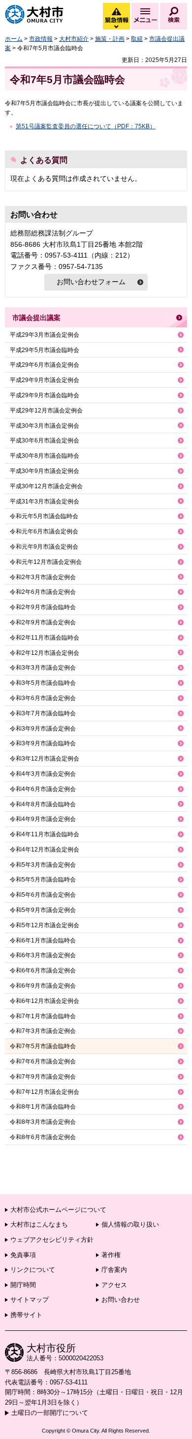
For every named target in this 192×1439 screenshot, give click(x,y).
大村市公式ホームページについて (58, 1209)
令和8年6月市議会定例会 (43, 1137)
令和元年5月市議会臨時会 (44, 516)
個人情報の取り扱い (130, 1224)
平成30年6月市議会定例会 (44, 440)
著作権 (111, 1255)
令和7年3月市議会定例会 (43, 1031)
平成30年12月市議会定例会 (46, 486)
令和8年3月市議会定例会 (43, 1121)
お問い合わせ (120, 1299)
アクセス (114, 1285)
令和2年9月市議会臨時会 (43, 607)
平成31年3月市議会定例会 (44, 501)
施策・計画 (110, 38)
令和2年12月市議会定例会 (44, 652)
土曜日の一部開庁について (49, 1412)
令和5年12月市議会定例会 (44, 925)
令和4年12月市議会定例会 (44, 849)
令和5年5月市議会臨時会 (43, 879)
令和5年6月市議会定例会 (43, 894)
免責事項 (23, 1255)
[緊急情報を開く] (115, 27)
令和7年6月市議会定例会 (43, 1061)
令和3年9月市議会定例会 (43, 728)
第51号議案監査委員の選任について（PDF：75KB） (86, 126)
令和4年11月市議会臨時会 (44, 834)
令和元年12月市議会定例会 (46, 561)
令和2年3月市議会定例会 (43, 577)
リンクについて (32, 1269)
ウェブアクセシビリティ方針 (52, 1239)
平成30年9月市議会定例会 (44, 471)
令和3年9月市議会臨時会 (43, 743)
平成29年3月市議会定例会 (44, 334)
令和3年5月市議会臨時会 (43, 682)
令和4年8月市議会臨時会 (43, 804)
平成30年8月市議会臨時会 (44, 455)
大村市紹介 (74, 38)
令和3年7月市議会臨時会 (43, 713)
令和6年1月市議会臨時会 (43, 940)
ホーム (14, 38)
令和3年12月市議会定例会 (44, 758)
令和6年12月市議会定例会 (44, 1001)
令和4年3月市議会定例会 (43, 773)
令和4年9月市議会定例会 (43, 819)
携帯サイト (26, 1315)
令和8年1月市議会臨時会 (43, 1106)
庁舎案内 (114, 1269)
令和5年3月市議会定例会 (43, 864)
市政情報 (41, 38)
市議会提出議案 (36, 318)
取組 (137, 38)
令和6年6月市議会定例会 (43, 970)
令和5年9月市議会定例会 (43, 910)
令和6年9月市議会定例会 (43, 985)
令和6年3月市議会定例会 (43, 955)
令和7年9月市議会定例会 (43, 1076)
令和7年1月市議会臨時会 (43, 1016)
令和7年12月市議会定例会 (44, 1091)
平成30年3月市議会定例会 (44, 425)
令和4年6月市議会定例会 (43, 789)
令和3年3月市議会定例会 (43, 667)
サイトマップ (29, 1299)
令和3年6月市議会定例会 (43, 698)
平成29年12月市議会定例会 (46, 410)
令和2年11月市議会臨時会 (44, 637)
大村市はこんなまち (39, 1224)
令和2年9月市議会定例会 (43, 622)
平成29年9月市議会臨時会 (44, 395)
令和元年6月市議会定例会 (44, 531)
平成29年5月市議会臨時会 (44, 350)
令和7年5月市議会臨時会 (43, 1046)
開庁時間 (23, 1285)
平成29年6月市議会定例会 (44, 364)
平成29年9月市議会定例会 (44, 380)
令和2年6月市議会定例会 (43, 591)
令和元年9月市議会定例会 (44, 546)
